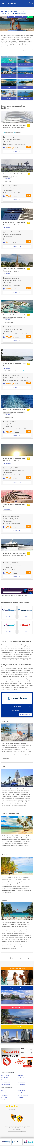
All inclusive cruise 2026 (17, 968)
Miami (9, 87)
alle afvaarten (25, 714)
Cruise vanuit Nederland (17, 1027)
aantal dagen (16, 710)
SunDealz (11, 1126)
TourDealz (21, 1126)
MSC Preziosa (20, 1077)
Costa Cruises (4, 1099)
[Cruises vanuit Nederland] (17, 1036)
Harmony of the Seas (5, 1084)
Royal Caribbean (4, 1092)
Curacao (25, 76)
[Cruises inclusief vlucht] (17, 1016)
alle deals (9, 616)
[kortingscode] (17, 1056)
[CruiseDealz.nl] (12, 1106)
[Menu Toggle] (31, 3)
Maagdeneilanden (25, 98)
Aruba (9, 98)
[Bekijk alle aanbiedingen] (5, 1141)
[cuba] (9, 70)
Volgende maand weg (17, 988)
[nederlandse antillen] (25, 59)
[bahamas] (9, 59)
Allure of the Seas (5, 1075)
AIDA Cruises (4, 1090)
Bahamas (9, 65)
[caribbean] (17, 698)
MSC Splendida (21, 1084)
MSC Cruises (4, 1097)
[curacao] (25, 70)
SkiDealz (16, 1126)
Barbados (25, 87)
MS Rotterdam (4, 1079)
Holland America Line (22, 1092)
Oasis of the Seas (21, 1082)
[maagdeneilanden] (25, 93)
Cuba (9, 76)
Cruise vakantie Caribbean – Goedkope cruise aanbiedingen (13, 12)
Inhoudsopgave (29, 50)
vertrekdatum (16, 706)
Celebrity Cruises (4, 1095)
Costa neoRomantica (5, 1082)
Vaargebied (7, 130)
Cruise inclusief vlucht (17, 1007)
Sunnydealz (22, 1127)
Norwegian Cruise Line (22, 1095)
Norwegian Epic (21, 1079)
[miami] (9, 82)
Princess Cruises (21, 1090)
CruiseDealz (27, 1126)
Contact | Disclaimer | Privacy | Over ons (17, 1131)
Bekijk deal (17, 151)
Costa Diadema (4, 1077)
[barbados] (25, 82)
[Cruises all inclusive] (17, 977)
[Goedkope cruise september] (17, 997)
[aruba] (9, 93)
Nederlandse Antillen (25, 65)
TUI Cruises (20, 1097)
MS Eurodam (20, 1075)
